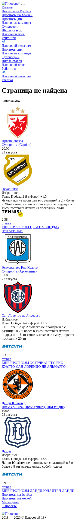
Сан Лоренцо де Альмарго (21, 315)
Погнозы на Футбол (16, 11)
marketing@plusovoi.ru (18, 510)
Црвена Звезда (12, 141)
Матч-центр (10, 502)
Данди (6, 451)
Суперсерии (10, 26)
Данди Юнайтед (13, 403)
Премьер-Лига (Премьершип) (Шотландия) (33, 407)
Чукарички (10, 189)
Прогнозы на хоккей (17, 498)
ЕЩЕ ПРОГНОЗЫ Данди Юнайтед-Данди (38, 490)
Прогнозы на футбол (17, 494)
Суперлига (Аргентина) (19, 271)
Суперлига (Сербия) (16, 144)
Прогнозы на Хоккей (17, 15)
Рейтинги (9, 38)
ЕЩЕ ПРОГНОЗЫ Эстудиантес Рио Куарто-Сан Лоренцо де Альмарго (34, 364)
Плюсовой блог (13, 34)
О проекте (9, 506)
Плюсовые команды (16, 22)
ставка (6, 223)
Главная (7, 7)
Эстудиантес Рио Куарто (20, 267)
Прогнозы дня (12, 19)
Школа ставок (12, 30)
